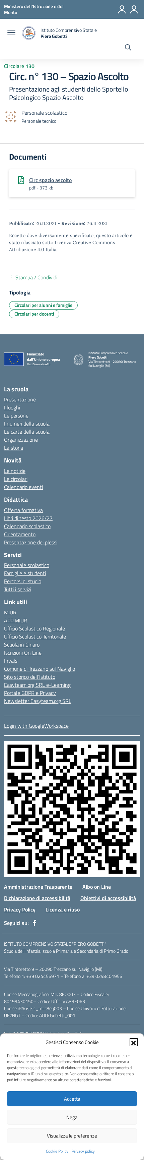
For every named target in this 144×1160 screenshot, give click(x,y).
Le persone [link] (16, 415)
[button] (133, 1042)
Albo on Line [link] (96, 887)
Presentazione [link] (20, 399)
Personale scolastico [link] (26, 565)
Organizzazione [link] (21, 440)
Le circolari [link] (15, 479)
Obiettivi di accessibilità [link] (108, 898)
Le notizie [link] (14, 471)
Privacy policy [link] (83, 1151)
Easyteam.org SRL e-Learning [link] (37, 685)
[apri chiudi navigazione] (11, 33)
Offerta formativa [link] (23, 510)
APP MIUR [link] (15, 620)
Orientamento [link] (19, 534)
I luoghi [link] (12, 407)
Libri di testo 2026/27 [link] (28, 518)
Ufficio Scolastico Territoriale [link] (35, 636)
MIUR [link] (10, 612)
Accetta (72, 1099)
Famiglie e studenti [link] (25, 573)
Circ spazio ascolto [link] (50, 180)
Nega (72, 1117)
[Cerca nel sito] (128, 48)
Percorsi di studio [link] (22, 581)
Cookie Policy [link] (57, 1151)
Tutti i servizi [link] (17, 589)
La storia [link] (13, 448)
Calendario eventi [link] (23, 487)
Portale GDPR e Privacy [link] (30, 693)
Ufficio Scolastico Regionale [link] (34, 628)
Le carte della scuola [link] (27, 432)
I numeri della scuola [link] (27, 424)
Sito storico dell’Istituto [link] (29, 677)
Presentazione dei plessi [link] (30, 542)
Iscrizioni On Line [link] (23, 653)
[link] (34, 9)
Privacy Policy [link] (19, 909)
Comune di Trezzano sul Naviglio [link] (39, 669)
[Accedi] (122, 9)
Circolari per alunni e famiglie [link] (43, 305)
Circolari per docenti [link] (34, 313)
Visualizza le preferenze (72, 1136)
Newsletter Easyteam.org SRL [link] (37, 701)
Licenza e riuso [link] (63, 909)
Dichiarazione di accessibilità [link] (37, 898)
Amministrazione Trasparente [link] (38, 887)
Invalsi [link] (11, 661)
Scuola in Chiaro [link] (22, 645)
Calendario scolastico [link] (27, 526)
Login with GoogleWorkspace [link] (36, 726)
